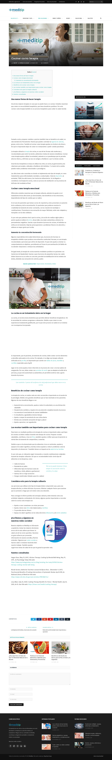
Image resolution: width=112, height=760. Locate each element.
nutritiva (45, 508)
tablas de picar (51, 360)
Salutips (90, 18)
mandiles (60, 360)
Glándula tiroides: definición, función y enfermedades (93, 734)
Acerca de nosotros (27, 1)
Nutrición (14, 53)
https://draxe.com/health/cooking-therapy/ (42, 584)
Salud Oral (78, 18)
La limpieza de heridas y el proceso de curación (23, 630)
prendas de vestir (41, 370)
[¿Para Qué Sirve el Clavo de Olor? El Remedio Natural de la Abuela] (18, 647)
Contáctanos (62, 1)
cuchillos (14, 363)
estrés (30, 220)
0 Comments (45, 63)
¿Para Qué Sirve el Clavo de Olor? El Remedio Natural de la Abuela (18, 657)
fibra (33, 437)
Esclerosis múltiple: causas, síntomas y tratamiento (93, 725)
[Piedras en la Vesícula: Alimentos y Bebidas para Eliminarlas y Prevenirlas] (39, 647)
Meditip (31, 756)
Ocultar (34, 72)
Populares (87, 165)
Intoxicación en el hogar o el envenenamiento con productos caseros (86, 133)
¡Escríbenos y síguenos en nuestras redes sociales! (28, 92)
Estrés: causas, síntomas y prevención (93, 744)
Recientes (79, 165)
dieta (28, 508)
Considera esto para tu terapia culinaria (24, 89)
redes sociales (31, 540)
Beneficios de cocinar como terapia (23, 85)
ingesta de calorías (57, 142)
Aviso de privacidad (51, 1)
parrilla (23, 360)
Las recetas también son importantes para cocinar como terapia (31, 87)
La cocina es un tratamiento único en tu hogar (26, 82)
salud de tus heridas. (57, 449)
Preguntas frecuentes (39, 1)
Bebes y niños (57, 18)
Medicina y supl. (28, 18)
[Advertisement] (71, 10)
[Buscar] (100, 18)
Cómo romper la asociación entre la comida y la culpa (56, 468)
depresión (58, 176)
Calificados (96, 165)
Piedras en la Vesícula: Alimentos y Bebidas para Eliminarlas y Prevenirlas (38, 657)
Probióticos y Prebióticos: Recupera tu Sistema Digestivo (94, 171)
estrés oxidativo (61, 513)
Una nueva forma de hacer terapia (22, 76)
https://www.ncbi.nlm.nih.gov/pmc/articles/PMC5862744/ (29, 577)
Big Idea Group (48, 756)
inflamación (49, 513)
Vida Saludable (42, 18)
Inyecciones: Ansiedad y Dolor (39, 264)
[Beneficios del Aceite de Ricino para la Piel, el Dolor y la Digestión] (61, 647)
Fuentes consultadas (19, 94)
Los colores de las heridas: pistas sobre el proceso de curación (60, 726)
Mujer (68, 18)
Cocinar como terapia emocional (22, 78)
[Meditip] (16, 10)
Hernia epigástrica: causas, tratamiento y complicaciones (60, 736)
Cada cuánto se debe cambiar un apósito (61, 746)
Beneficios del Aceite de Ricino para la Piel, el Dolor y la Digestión (61, 657)
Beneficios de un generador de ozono (88, 115)
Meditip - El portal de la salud (21, 63)
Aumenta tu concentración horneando (26, 80)
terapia (27, 151)
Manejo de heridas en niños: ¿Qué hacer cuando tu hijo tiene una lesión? (88, 155)
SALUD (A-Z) (14, 18)
